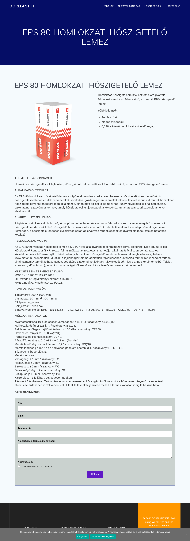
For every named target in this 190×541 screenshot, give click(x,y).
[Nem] (186, 534)
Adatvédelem (25, 462)
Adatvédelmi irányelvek (103, 536)
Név (20, 403)
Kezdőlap (108, 6)
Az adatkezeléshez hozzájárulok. (37, 466)
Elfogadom (82, 536)
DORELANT (23, 6)
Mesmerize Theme (159, 525)
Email (21, 415)
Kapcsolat (174, 6)
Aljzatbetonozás (129, 6)
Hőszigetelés (152, 6)
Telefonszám (25, 428)
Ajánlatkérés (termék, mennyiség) (36, 441)
